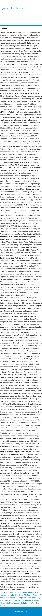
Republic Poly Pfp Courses (28, 600)
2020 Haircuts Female (8, 600)
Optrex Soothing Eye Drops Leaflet (13, 592)
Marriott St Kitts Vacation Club (12, 603)
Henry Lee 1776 (33, 598)
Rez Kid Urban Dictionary (22, 595)
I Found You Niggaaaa (17, 598)
